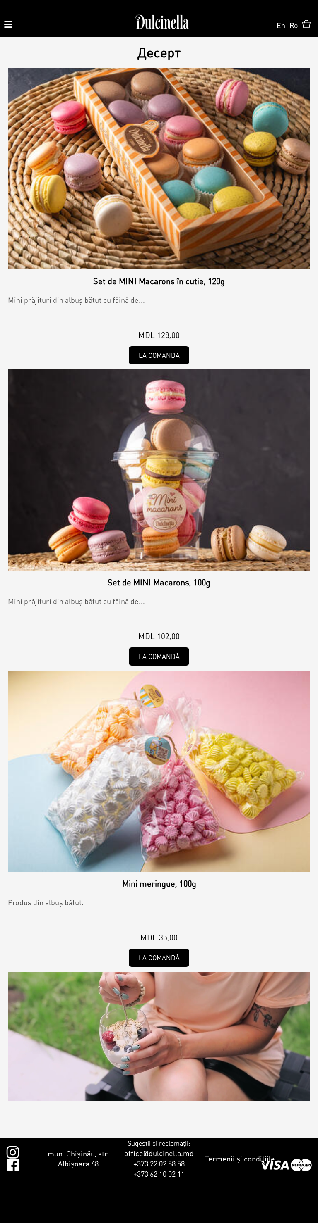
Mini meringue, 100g (159, 883)
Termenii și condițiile (240, 1158)
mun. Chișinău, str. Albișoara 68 (78, 1158)
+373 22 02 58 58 (159, 1163)
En (281, 25)
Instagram (12, 1151)
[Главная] (162, 18)
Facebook (12, 1163)
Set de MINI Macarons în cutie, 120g (159, 281)
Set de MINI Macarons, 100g (159, 582)
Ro (293, 25)
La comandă (159, 355)
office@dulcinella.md (159, 1153)
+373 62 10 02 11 (159, 1173)
